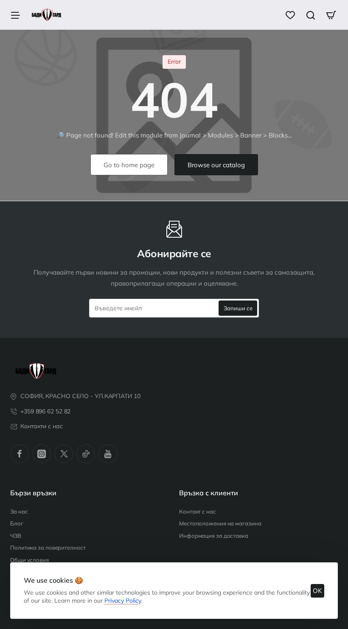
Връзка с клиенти (208, 493)
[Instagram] (41, 453)
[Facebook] (19, 453)
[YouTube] (107, 453)
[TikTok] (85, 453)
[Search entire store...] (310, 15)
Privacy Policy (122, 600)
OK (317, 591)
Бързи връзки (33, 493)
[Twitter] (63, 453)
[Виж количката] (331, 15)
